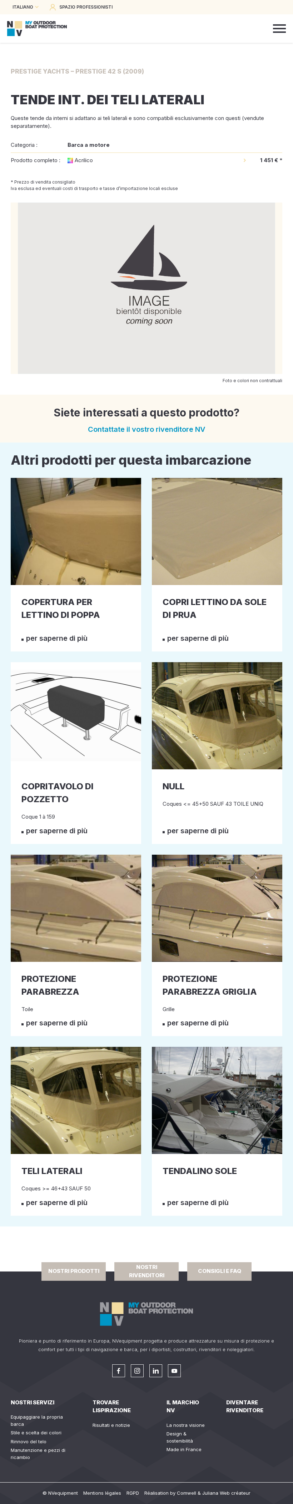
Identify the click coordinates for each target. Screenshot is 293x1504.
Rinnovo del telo (28, 1441)
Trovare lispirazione (112, 1406)
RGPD (132, 1493)
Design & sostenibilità (180, 1437)
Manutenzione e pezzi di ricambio (38, 1453)
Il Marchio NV (183, 1406)
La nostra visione (186, 1425)
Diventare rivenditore (244, 1406)
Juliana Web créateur (226, 1493)
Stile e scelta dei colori (36, 1432)
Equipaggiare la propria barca (37, 1420)
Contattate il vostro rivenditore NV (146, 429)
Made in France (184, 1449)
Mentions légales (102, 1493)
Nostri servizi (32, 1402)
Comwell (186, 1493)
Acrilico (84, 160)
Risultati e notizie (111, 1425)
